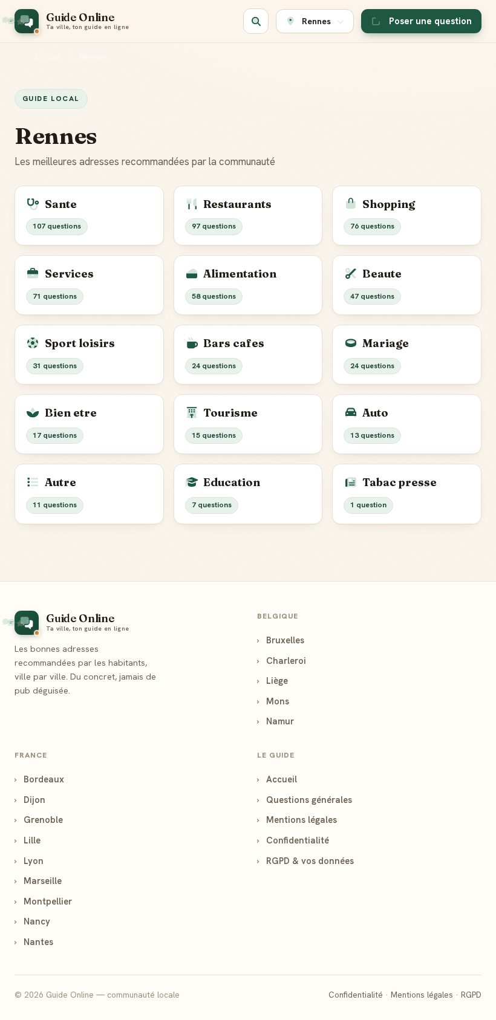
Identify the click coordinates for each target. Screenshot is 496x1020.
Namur (275, 721)
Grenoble (39, 819)
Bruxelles (280, 640)
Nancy (32, 921)
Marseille (38, 880)
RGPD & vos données (305, 860)
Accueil (48, 56)
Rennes (93, 56)
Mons (273, 701)
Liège (272, 680)
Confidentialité (293, 840)
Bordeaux (39, 779)
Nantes (34, 941)
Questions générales (304, 799)
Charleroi (281, 660)
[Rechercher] (256, 21)
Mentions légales (297, 819)
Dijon (30, 799)
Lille (28, 840)
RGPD (471, 995)
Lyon (29, 860)
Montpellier (43, 901)
